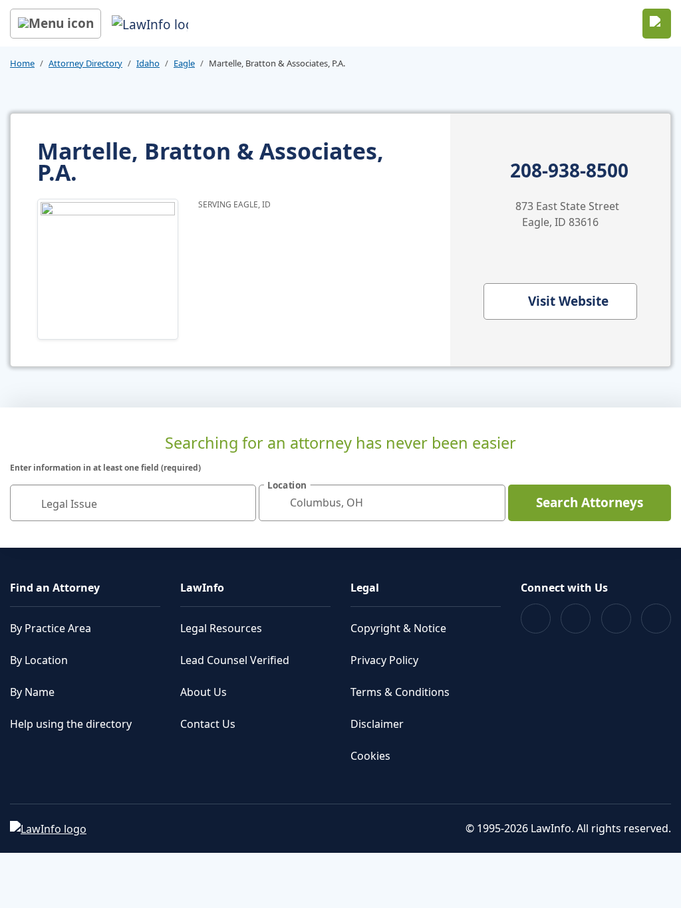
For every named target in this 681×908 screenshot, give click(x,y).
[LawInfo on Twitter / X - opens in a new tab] (576, 618)
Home (22, 63)
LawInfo (202, 587)
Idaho (148, 63)
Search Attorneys (589, 502)
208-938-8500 (569, 171)
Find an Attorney (55, 587)
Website (568, 301)
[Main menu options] (55, 24)
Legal (364, 587)
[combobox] (133, 503)
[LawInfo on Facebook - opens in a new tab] (536, 618)
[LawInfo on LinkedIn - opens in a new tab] (656, 618)
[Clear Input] (240, 503)
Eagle (184, 63)
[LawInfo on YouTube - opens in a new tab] (616, 618)
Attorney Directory (85, 63)
